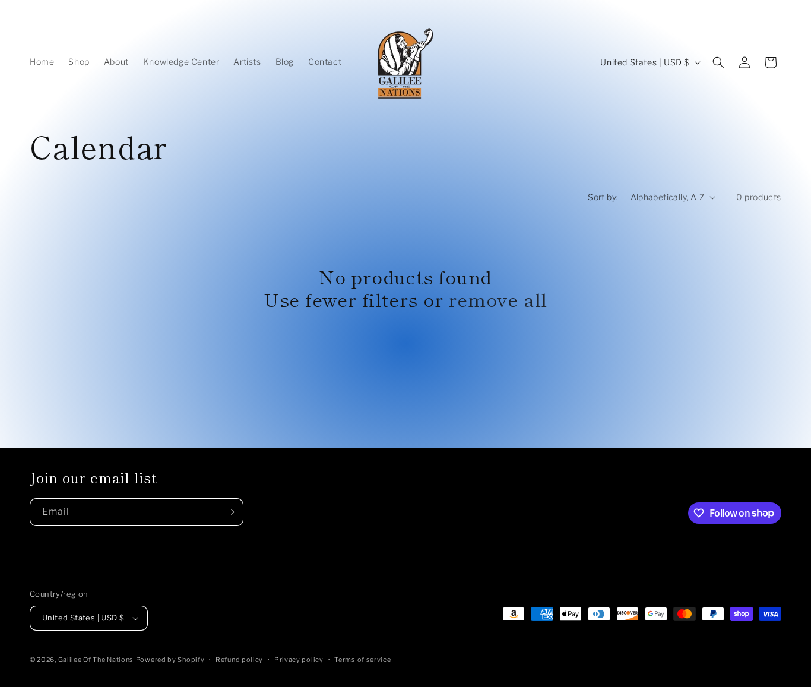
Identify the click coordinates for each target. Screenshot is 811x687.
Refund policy (239, 660)
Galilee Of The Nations (96, 660)
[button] (718, 62)
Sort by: (603, 197)
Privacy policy (299, 660)
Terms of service (362, 660)
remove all (497, 299)
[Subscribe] (230, 512)
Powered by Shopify (170, 660)
